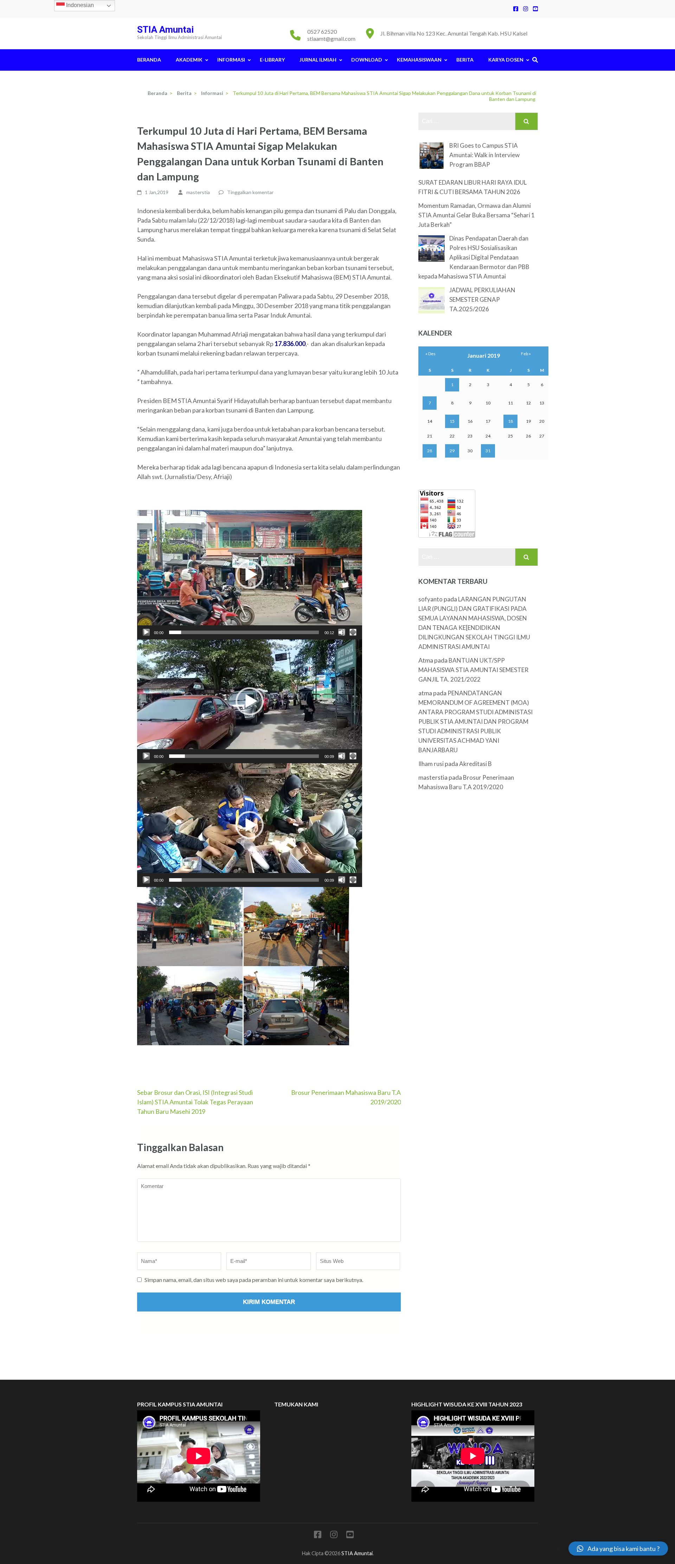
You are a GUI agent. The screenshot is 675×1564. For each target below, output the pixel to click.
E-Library (272, 60)
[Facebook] (515, 8)
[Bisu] (341, 632)
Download (366, 60)
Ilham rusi (431, 763)
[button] (250, 575)
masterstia (198, 192)
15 (452, 421)
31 (488, 450)
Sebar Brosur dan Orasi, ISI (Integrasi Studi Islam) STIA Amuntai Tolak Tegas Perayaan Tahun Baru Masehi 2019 (195, 1102)
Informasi (231, 60)
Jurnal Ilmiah (318, 60)
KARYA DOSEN (505, 60)
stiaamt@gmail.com (331, 38)
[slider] (244, 632)
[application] (249, 574)
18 (510, 421)
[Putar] (146, 632)
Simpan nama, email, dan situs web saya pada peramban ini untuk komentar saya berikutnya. (253, 1279)
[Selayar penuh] (352, 632)
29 (452, 450)
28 (429, 450)
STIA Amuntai (165, 29)
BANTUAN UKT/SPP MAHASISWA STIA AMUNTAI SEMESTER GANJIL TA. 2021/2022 (473, 670)
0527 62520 (322, 31)
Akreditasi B (475, 763)
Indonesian (79, 5)
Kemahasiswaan (419, 60)
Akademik (189, 60)
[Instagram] (525, 8)
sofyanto (430, 599)
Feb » (526, 353)
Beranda (149, 60)
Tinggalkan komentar (250, 192)
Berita (465, 60)
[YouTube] (535, 8)
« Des (430, 353)
